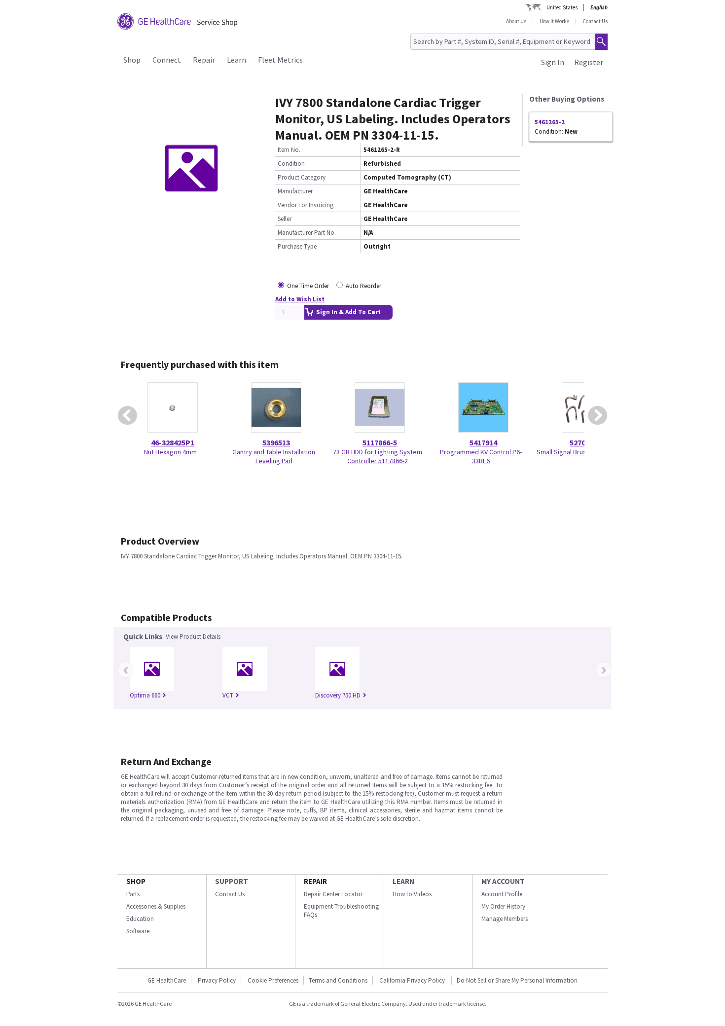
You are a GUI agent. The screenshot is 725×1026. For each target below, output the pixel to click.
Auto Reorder (363, 286)
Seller (284, 219)
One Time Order (308, 286)
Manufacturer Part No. (307, 232)
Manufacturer (295, 191)
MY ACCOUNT (503, 881)
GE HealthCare (166, 980)
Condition (291, 163)
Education (140, 919)
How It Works (554, 21)
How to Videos (412, 894)
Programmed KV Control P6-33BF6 (481, 456)
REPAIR (315, 881)
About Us (516, 21)
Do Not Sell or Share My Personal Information (517, 980)
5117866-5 (379, 442)
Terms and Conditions (338, 980)
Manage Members (504, 919)
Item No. (289, 150)
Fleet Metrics (280, 60)
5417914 (483, 442)
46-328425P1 (172, 442)
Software (137, 931)
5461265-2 (550, 122)
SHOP (135, 881)
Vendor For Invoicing (305, 205)
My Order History (503, 906)
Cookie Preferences (273, 980)
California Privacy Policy (412, 980)
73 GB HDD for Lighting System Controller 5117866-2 (377, 456)
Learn (236, 60)
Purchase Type (297, 246)
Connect (166, 60)
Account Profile (501, 894)
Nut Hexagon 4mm (170, 451)
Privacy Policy (217, 980)
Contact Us (595, 21)
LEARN (403, 881)
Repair (204, 60)
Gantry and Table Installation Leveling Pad (273, 456)
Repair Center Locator (333, 894)
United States (562, 7)
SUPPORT (231, 881)
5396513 (276, 442)
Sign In (552, 62)
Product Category (302, 177)
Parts (133, 894)
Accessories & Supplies (155, 906)
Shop (132, 60)
